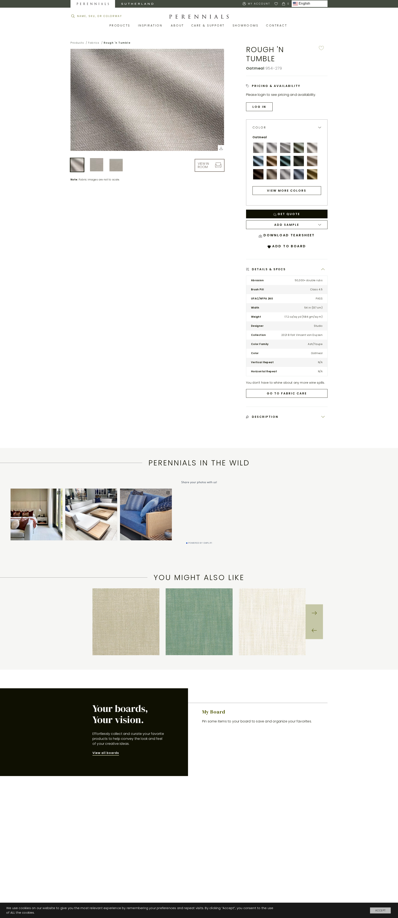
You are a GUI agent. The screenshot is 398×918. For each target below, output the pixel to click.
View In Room (203, 165)
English (304, 3)
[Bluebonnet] (258, 161)
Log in (259, 107)
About (178, 25)
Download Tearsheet (288, 235)
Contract (277, 25)
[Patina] (299, 148)
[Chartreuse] (312, 174)
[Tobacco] (258, 174)
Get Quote (288, 214)
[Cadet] (299, 174)
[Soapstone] (312, 161)
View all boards (105, 753)
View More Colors (286, 191)
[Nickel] (285, 148)
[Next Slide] (314, 613)
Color (259, 127)
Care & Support (208, 25)
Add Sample (286, 225)
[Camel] (272, 161)
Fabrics (94, 42)
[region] (199, 621)
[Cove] (285, 161)
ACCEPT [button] (380, 910)
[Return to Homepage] (199, 17)
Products (120, 25)
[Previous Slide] (314, 630)
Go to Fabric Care (287, 393)
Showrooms (246, 25)
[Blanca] (258, 148)
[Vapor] (285, 174)
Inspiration (151, 25)
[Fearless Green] (299, 161)
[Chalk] (272, 148)
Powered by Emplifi (200, 543)
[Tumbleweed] (272, 174)
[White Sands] (312, 148)
